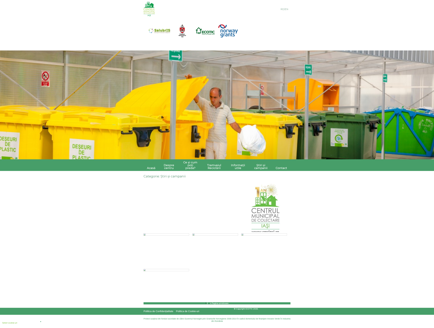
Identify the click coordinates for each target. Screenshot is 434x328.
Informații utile (238, 166)
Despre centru (169, 166)
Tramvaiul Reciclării (214, 166)
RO (282, 9)
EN (286, 9)
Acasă (151, 168)
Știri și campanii (261, 166)
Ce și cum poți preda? (190, 165)
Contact (281, 168)
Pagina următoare (220, 303)
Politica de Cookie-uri (187, 311)
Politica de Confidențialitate (158, 311)
